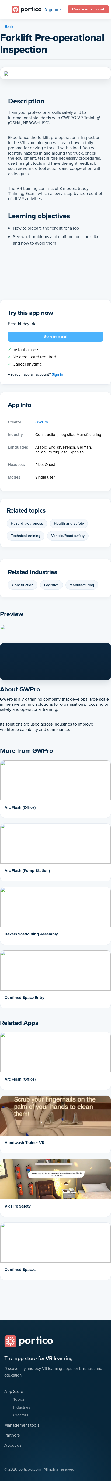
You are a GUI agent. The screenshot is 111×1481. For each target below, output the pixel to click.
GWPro (41, 422)
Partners (12, 1435)
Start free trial (55, 336)
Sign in (51, 9)
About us (12, 1445)
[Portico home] (28, 1341)
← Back (6, 26)
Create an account (88, 9)
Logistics (51, 585)
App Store (13, 1391)
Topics (19, 1399)
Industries (21, 1407)
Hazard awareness (27, 523)
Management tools (21, 1425)
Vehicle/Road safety (68, 535)
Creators (20, 1415)
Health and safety (69, 523)
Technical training (25, 535)
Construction (22, 585)
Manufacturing (82, 585)
